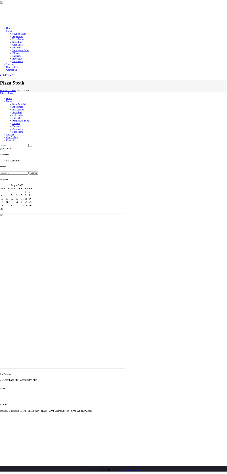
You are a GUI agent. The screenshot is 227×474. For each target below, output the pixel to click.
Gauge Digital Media (129, 470)
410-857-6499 (7, 397)
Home (3, 90)
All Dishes (11, 90)
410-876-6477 (7, 394)
